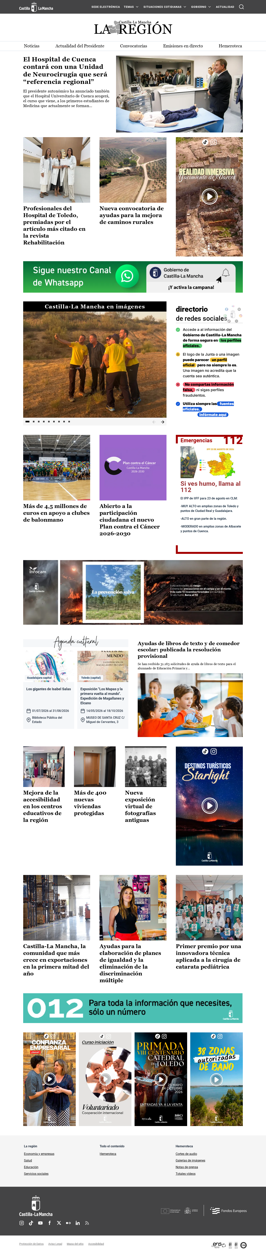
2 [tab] (33, 421)
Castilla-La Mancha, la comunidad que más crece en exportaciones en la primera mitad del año (56, 960)
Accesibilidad (96, 1243)
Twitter (59, 1223)
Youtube (40, 1223)
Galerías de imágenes (190, 1160)
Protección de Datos (31, 1243)
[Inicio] (72, 1205)
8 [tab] (64, 421)
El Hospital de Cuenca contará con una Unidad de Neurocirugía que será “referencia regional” (65, 70)
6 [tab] (54, 421)
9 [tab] (69, 421)
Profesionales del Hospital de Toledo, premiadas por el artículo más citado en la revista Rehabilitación (54, 225)
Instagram (21, 1223)
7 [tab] (59, 421)
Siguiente (162, 422)
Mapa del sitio (75, 1243)
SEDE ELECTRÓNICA (106, 6)
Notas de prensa (187, 1167)
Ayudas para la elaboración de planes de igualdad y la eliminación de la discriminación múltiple (130, 963)
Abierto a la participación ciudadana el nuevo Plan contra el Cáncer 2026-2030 (130, 519)
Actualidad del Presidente (79, 46)
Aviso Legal (55, 1243)
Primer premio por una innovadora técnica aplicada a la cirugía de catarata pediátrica (208, 956)
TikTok (31, 1223)
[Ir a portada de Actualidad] (133, 29)
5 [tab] (49, 421)
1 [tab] (27, 421)
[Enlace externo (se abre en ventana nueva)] (209, 196)
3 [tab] (39, 421)
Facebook (49, 1223)
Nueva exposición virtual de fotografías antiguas (140, 806)
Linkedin (77, 1223)
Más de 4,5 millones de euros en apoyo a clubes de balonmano (56, 513)
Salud (28, 1160)
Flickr (68, 1223)
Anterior (154, 422)
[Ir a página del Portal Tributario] (133, 592)
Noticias (32, 46)
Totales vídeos (186, 1174)
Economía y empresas (39, 1154)
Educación (31, 1167)
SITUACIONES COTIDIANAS (163, 6)
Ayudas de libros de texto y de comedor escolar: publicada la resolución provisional (189, 649)
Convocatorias (133, 46)
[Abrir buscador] (241, 7)
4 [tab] (44, 421)
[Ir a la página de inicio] (36, 7)
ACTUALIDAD (225, 6)
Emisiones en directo (183, 46)
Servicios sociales (36, 1174)
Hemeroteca (230, 46)
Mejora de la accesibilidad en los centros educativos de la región (42, 806)
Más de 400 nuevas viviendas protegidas (90, 803)
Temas (129, 6)
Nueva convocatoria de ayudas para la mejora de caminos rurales (132, 215)
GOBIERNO (198, 6)
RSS (87, 1223)
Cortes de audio (186, 1154)
